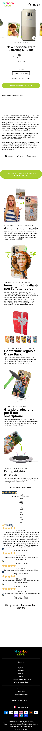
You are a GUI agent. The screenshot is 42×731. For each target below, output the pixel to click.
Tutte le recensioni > (21, 599)
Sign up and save (20, 700)
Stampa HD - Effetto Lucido (21, 78)
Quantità (21, 61)
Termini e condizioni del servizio (21, 679)
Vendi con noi (21, 665)
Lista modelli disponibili (21, 694)
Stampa (21, 69)
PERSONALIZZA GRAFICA (21, 85)
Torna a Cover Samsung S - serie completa (22, 174)
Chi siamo (21, 662)
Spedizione (19, 57)
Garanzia (21, 670)
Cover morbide (21, 689)
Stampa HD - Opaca (21, 73)
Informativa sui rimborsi (21, 682)
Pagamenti (21, 668)
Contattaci (21, 676)
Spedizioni (21, 673)
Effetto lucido (21, 692)
